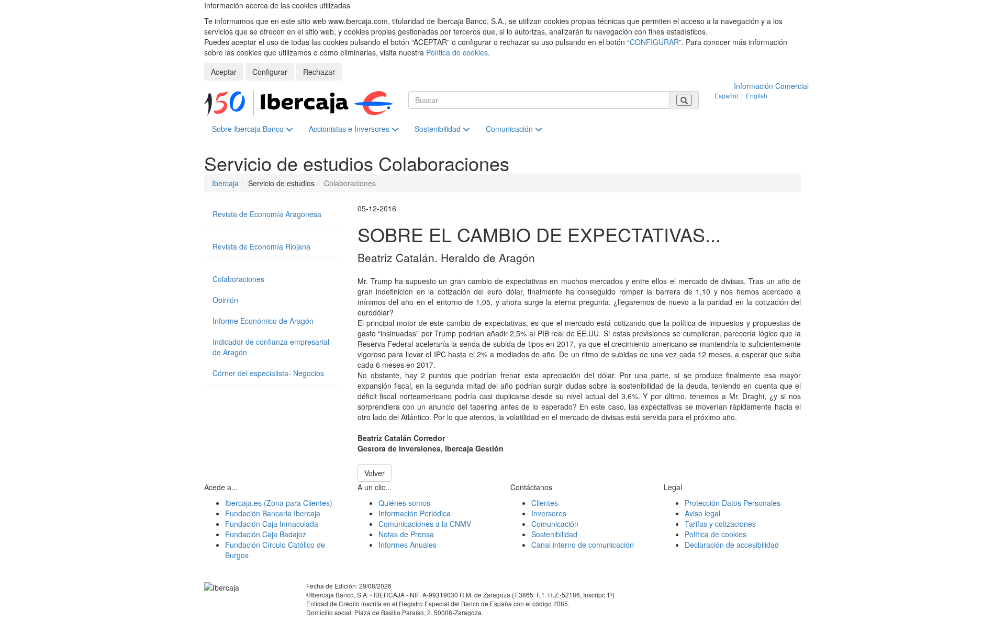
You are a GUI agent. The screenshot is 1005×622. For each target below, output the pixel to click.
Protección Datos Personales (732, 502)
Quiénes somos (404, 502)
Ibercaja (225, 183)
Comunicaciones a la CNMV (424, 523)
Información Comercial (771, 86)
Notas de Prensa (406, 534)
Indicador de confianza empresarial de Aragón (271, 346)
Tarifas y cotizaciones (720, 523)
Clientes (544, 502)
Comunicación (510, 128)
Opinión (225, 300)
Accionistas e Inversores (350, 128)
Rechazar (319, 71)
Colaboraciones (238, 279)
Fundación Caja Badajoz (265, 534)
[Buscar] (684, 100)
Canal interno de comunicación (582, 544)
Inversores (548, 513)
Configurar (269, 71)
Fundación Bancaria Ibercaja (272, 513)
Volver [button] (374, 473)
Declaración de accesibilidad (732, 544)
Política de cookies (457, 52)
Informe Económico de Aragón (263, 320)
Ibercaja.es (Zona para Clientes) (278, 502)
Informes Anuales (407, 544)
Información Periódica (414, 513)
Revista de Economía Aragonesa (267, 214)
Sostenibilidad (439, 128)
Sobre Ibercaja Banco (249, 128)
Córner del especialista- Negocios (268, 373)
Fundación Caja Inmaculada (271, 523)
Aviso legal (702, 513)
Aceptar (224, 71)
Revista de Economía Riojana (261, 246)
